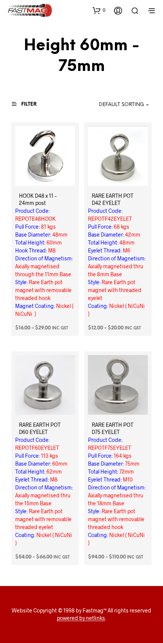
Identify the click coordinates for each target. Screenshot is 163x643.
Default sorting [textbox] (121, 104)
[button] (98, 10)
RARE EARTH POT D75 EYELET (112, 428)
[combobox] (117, 105)
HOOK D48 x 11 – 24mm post (37, 199)
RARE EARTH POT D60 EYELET (40, 428)
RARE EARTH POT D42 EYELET (112, 199)
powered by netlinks (81, 618)
